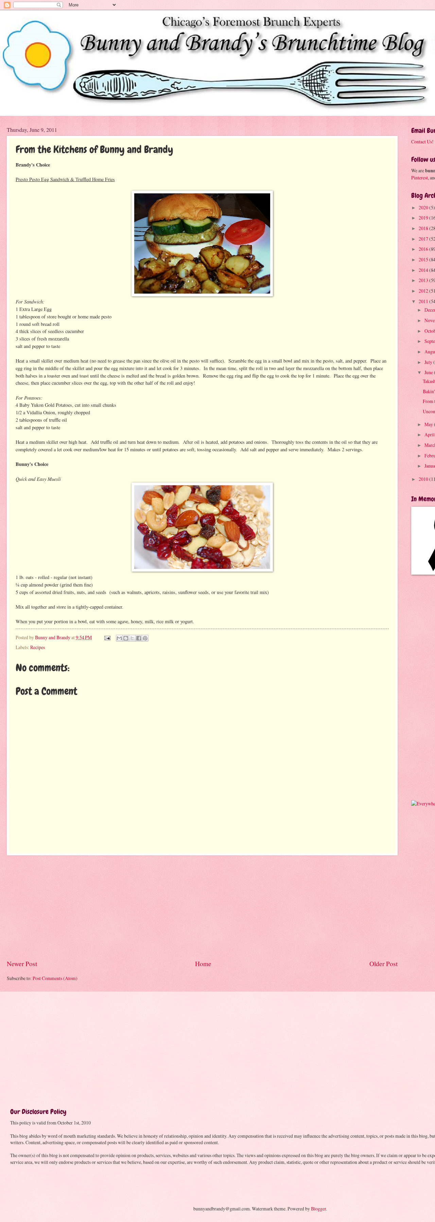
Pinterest (419, 177)
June (429, 372)
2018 (424, 228)
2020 (424, 207)
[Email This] (119, 638)
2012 (424, 290)
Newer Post (22, 963)
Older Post (383, 963)
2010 (424, 479)
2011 (424, 301)
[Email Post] (107, 637)
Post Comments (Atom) (55, 978)
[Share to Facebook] (138, 638)
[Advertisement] (202, 907)
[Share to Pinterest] (145, 638)
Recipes (37, 647)
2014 (424, 270)
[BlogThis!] (125, 638)
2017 (424, 238)
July (428, 362)
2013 (424, 280)
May (429, 424)
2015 (424, 259)
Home (203, 963)
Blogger (318, 1208)
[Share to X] (132, 638)
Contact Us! (422, 141)
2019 (424, 217)
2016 (424, 249)
